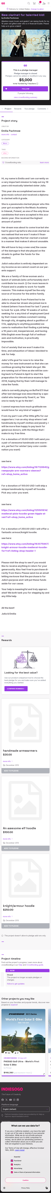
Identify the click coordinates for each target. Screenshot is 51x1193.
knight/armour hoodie (19, 906)
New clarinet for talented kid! (22, 15)
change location (37, 9)
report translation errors (20, 1116)
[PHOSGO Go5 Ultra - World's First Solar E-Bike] (23, 1031)
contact (14, 134)
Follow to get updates (16, 984)
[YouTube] (10, 1100)
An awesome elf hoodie (19, 828)
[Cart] (34, 3)
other (5, 153)
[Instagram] (14, 1100)
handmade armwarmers (20, 751)
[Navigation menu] (48, 3)
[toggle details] (45, 1075)
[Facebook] (2, 1100)
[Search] (28, 3)
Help (20, 965)
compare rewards (15, 689)
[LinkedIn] (18, 1100)
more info (5, 134)
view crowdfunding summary (25, 97)
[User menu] (44, 3)
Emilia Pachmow (11, 18)
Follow (25, 89)
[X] (6, 1100)
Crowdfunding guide (34, 965)
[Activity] (39, 3)
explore (14, 1005)
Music (5, 143)
